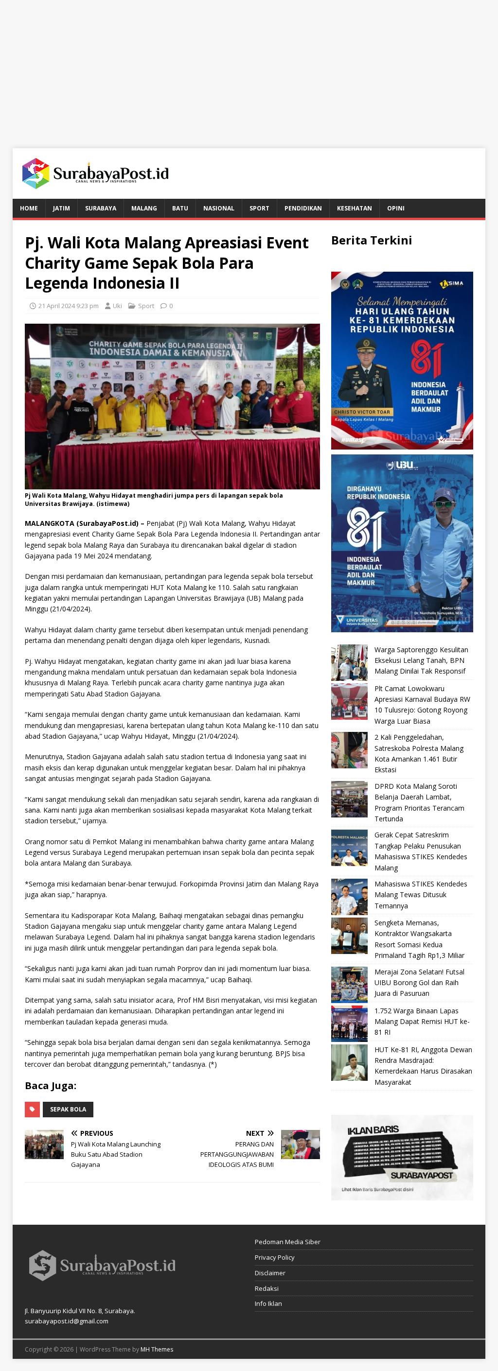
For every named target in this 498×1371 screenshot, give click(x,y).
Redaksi (267, 1288)
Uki (117, 305)
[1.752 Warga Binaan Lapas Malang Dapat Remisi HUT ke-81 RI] (349, 1024)
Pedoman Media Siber (287, 1241)
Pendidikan (303, 208)
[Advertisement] (249, 68)
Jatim (61, 208)
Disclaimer (270, 1272)
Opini (396, 208)
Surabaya (100, 208)
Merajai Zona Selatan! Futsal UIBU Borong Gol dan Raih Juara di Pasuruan (419, 982)
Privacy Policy (275, 1257)
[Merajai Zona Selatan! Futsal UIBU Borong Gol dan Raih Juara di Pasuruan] (349, 985)
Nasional (218, 208)
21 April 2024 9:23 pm (68, 305)
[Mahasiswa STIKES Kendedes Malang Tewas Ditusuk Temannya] (349, 897)
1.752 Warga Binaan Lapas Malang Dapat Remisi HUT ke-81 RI (422, 1021)
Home (29, 208)
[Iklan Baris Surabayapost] (402, 1194)
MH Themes (157, 1349)
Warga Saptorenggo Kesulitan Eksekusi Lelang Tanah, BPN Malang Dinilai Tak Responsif (421, 660)
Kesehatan (354, 208)
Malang (144, 208)
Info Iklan (268, 1303)
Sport (259, 208)
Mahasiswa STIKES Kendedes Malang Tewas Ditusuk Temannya (420, 894)
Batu (180, 208)
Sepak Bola (68, 1109)
